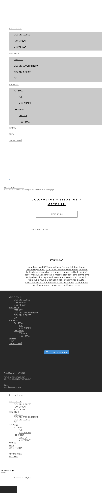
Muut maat (24, 121)
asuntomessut (35, 267)
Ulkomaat (19, 109)
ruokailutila (33, 279)
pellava (34, 277)
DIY (15, 78)
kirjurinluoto (39, 272)
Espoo (58, 267)
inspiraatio (72, 269)
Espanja (23, 115)
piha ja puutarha (46, 277)
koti (48, 272)
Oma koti (18, 59)
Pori (21, 97)
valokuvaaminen (41, 285)
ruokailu (83, 277)
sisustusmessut (33, 282)
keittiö (29, 272)
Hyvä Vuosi (39, 269)
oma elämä (78, 274)
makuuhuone (38, 274)
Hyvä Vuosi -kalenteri (56, 269)
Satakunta (56, 279)
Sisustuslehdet (22, 34)
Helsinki (30, 269)
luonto (27, 274)
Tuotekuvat (20, 41)
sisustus (81, 279)
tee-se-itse (68, 282)
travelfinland (81, 282)
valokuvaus (56, 285)
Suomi (59, 282)
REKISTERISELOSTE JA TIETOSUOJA (17, 379)
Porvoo (74, 277)
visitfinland (68, 285)
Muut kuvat (20, 47)
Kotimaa (18, 90)
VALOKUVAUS (15, 28)
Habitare (74, 267)
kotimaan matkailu (69, 272)
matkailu (49, 274)
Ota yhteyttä (15, 140)
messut (59, 274)
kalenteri (82, 269)
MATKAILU (14, 84)
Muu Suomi (25, 103)
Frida (11, 134)
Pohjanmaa (61, 277)
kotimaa (55, 272)
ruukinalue (45, 279)
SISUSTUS (14, 53)
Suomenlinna (49, 282)
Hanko (81, 267)
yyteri (77, 285)
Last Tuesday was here (12, 387)
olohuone (68, 274)
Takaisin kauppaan (8, 489)
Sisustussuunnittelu (26, 65)
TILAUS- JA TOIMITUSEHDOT (14, 377)
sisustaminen (69, 279)
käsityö (83, 272)
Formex (65, 267)
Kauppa (12, 128)
